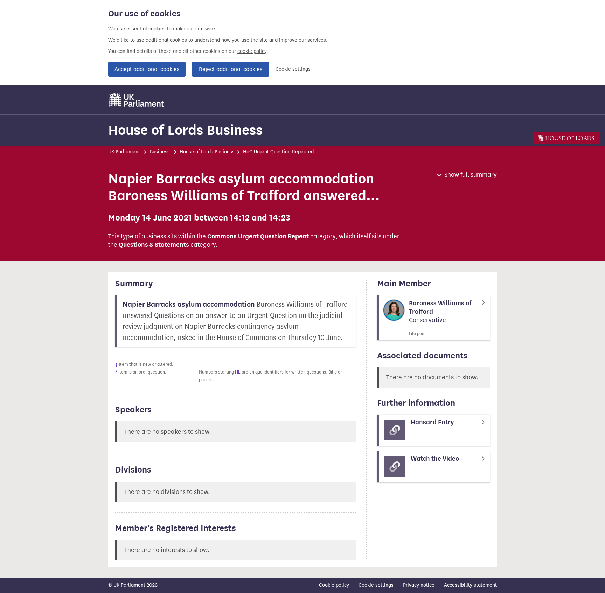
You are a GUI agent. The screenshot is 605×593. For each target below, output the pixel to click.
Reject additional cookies (230, 69)
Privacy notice (418, 585)
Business (160, 152)
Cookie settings (293, 69)
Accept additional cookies (146, 69)
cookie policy (251, 51)
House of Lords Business (185, 130)
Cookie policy (334, 585)
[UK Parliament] (136, 99)
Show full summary (470, 175)
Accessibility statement (470, 585)
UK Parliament (124, 152)
